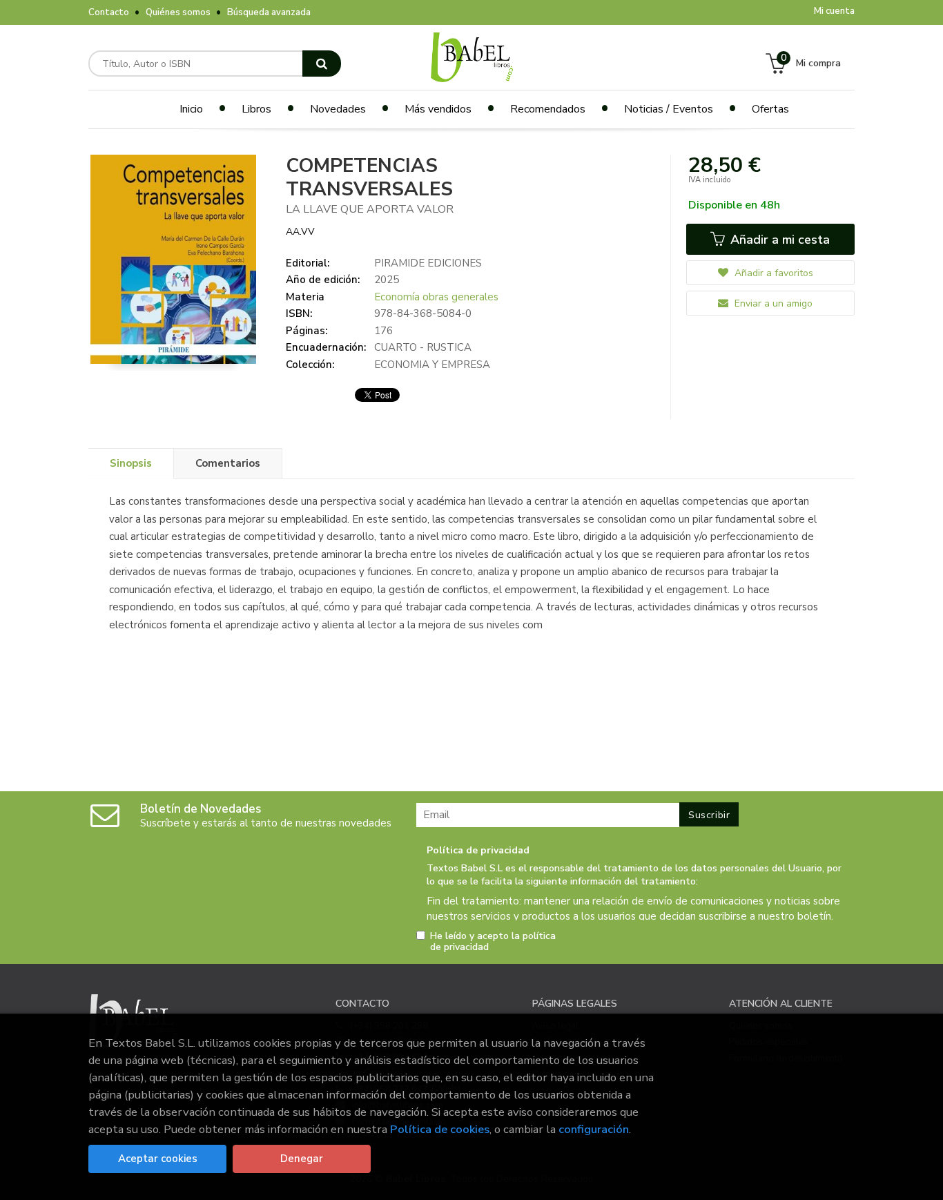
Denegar (301, 1158)
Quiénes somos (178, 12)
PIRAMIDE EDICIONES (428, 263)
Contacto (108, 12)
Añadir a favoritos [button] (772, 273)
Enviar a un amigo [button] (772, 303)
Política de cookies (439, 1129)
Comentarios (227, 463)
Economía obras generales (436, 297)
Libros (256, 109)
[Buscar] (321, 63)
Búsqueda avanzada (269, 12)
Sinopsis (131, 463)
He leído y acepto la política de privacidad (493, 942)
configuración (593, 1129)
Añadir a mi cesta (778, 239)
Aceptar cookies (157, 1158)
